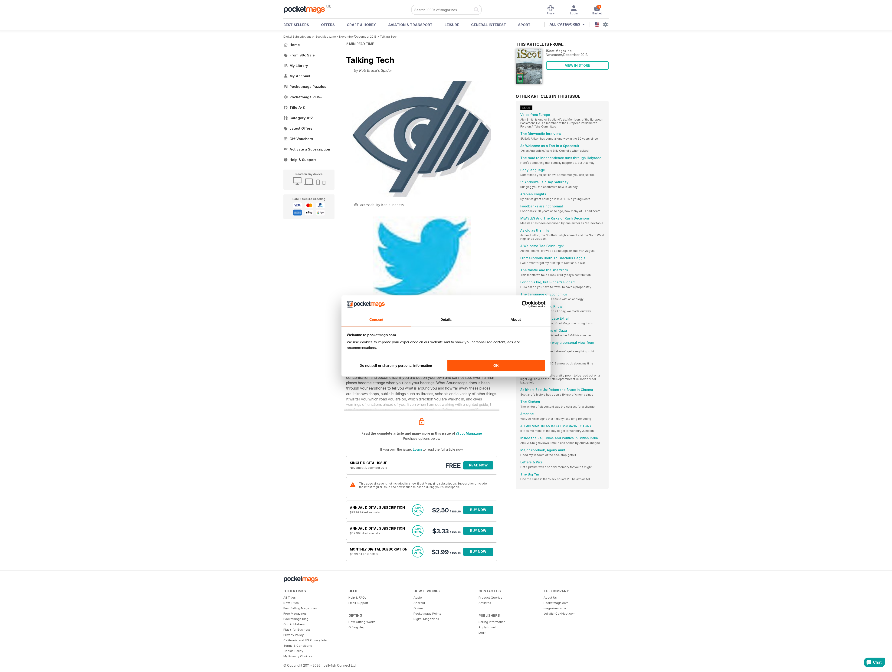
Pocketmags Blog (295, 619)
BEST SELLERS (296, 25)
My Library (298, 65)
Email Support (358, 603)
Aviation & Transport (410, 25)
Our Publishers (294, 624)
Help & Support (302, 159)
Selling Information (492, 622)
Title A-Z (297, 107)
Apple (417, 597)
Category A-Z (301, 118)
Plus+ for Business (297, 629)
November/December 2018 (358, 36)
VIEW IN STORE (577, 65)
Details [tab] (446, 319)
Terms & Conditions (297, 645)
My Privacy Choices (297, 656)
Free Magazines (295, 613)
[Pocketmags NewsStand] (306, 9)
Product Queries (490, 597)
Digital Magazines (426, 619)
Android (419, 603)
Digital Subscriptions (297, 36)
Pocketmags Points (427, 613)
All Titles (289, 597)
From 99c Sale (302, 55)
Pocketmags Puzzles (307, 86)
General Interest (488, 25)
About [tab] (516, 319)
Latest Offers (300, 128)
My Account (299, 76)
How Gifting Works (361, 622)
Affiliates (485, 603)
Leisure (452, 25)
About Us (550, 597)
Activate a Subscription (309, 149)
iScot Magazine (325, 36)
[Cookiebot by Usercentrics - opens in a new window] (525, 304)
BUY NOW (478, 510)
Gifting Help (356, 627)
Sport (524, 25)
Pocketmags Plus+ (305, 97)
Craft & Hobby (361, 25)
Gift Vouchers (301, 139)
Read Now (478, 465)
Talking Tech (388, 36)
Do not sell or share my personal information (396, 365)
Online (418, 608)
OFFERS (328, 25)
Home (294, 45)
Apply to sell (487, 627)
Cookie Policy (293, 651)
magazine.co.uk (555, 608)
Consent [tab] (376, 319)
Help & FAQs (357, 597)
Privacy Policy (293, 635)
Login (417, 449)
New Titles (291, 603)
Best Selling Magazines (300, 608)
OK (496, 365)
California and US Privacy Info (305, 640)
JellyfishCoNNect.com (559, 613)
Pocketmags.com (556, 603)
